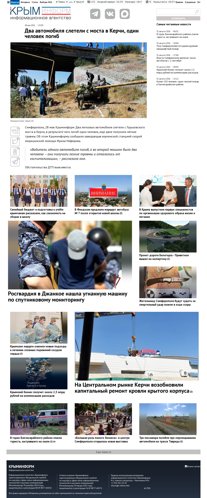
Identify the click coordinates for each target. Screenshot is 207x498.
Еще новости (103, 452)
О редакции (190, 2)
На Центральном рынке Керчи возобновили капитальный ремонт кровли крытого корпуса (132, 387)
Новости (15, 2)
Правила (179, 2)
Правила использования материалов (127, 475)
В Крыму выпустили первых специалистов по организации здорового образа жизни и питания (167, 213)
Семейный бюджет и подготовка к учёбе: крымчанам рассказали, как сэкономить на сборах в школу (37, 213)
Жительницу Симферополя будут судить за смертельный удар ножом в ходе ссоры (167, 302)
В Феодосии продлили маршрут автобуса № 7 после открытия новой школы (102, 211)
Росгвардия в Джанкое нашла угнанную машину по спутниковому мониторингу (67, 296)
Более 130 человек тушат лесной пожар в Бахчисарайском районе (178, 83)
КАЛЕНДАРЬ (178, 18)
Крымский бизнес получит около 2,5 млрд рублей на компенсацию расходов (177, 71)
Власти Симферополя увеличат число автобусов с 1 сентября (176, 59)
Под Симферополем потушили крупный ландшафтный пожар (177, 47)
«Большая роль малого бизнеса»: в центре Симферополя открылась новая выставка (102, 439)
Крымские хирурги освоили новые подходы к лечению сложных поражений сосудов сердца (38, 350)
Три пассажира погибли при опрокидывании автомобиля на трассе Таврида (167, 439)
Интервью (25, 2)
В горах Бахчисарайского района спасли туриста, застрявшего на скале (177, 35)
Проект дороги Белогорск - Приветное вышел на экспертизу (164, 257)
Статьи (35, 2)
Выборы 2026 (46, 2)
